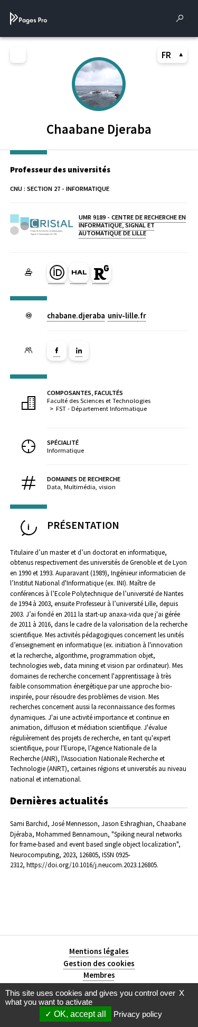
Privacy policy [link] (138, 1014)
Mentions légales (99, 951)
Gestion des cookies (99, 963)
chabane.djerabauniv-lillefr (96, 315)
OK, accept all (79, 1014)
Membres (99, 975)
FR (166, 55)
